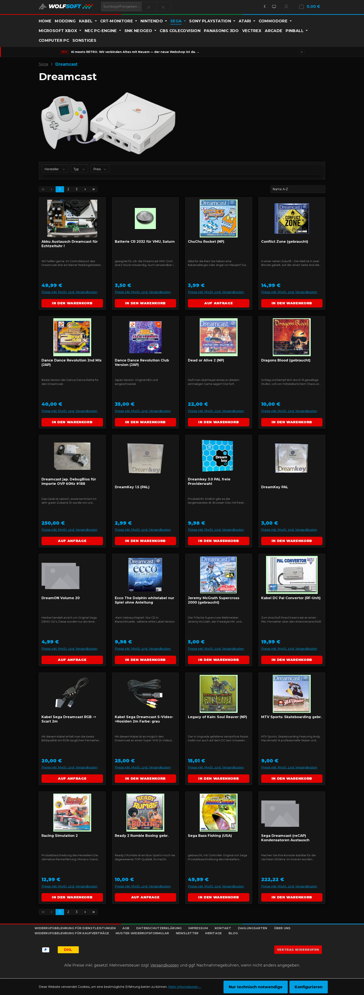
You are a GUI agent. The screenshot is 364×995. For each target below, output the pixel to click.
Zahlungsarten (252, 928)
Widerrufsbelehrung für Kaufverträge (72, 933)
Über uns (282, 928)
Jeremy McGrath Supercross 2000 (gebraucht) (213, 600)
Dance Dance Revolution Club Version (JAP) (142, 362)
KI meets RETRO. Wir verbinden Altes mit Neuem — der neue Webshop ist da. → (135, 52)
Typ (77, 169)
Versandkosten (164, 965)
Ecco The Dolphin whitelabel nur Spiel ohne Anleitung (144, 600)
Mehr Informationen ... (184, 987)
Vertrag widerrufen (298, 950)
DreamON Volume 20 (60, 598)
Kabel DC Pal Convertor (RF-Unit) (291, 598)
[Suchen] (149, 6)
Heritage (213, 933)
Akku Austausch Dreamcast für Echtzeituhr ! (69, 244)
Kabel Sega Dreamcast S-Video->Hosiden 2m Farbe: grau (144, 719)
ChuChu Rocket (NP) (206, 242)
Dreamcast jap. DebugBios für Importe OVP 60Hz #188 (68, 481)
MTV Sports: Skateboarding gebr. (291, 717)
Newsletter (187, 933)
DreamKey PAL (274, 487)
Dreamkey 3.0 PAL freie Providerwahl (209, 481)
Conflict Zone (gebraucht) (284, 242)
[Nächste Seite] (85, 189)
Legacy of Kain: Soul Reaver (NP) (217, 717)
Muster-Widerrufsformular (142, 933)
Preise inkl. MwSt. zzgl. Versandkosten (69, 292)
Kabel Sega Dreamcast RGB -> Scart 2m (68, 719)
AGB (126, 928)
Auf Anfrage (218, 303)
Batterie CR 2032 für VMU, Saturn (145, 242)
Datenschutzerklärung (159, 928)
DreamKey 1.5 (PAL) (132, 487)
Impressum (198, 928)
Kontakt (223, 928)
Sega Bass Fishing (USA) (210, 836)
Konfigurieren (309, 987)
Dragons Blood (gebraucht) (285, 360)
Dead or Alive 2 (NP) (206, 360)
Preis (97, 169)
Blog (233, 933)
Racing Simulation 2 (59, 836)
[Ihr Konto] (286, 6)
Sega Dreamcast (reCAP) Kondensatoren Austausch (285, 838)
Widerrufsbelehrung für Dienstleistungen (75, 928)
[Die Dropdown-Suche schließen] (163, 6)
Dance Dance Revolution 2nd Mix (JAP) (71, 362)
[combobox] (121, 6)
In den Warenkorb (72, 303)
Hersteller (52, 169)
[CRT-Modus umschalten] (274, 6)
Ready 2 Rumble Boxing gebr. (142, 836)
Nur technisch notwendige (255, 987)
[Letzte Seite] (93, 189)
